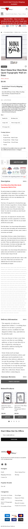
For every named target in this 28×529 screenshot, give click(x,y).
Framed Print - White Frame (10, 140)
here (24, 176)
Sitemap (17, 474)
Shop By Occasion (19, 503)
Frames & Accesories (20, 505)
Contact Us (4, 477)
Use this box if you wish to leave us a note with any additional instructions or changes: (13, 148)
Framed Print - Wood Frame (10, 142)
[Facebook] (2, 464)
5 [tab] (19, 421)
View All (3, 486)
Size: (2, 115)
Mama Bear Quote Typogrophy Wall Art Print (7, 407)
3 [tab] (14, 421)
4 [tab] (16, 421)
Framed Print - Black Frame (10, 137)
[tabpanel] (7, 405)
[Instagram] (5, 464)
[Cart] (26, 8)
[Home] (1, 32)
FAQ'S (2, 472)
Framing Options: (6, 132)
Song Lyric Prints (19, 498)
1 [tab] (9, 421)
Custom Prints (18, 500)
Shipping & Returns (6, 474)
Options (7, 417)
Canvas (5, 144)
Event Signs (18, 495)
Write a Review (5, 78)
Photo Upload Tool (20, 472)
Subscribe (14, 439)
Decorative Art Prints (6, 495)
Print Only (6, 135)
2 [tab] (11, 421)
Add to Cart (18, 162)
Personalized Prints (6, 506)
